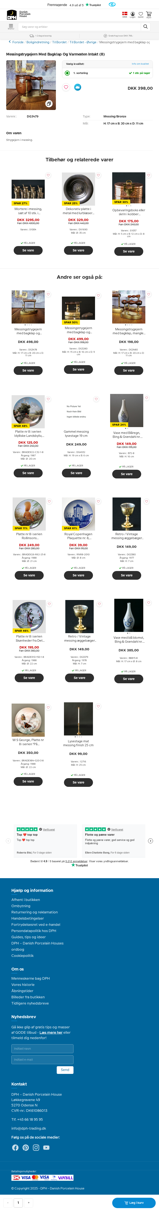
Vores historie (23, 984)
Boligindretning (37, 42)
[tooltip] (28, 211)
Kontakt (19, 1084)
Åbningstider (22, 991)
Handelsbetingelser (27, 918)
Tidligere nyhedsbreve (30, 1003)
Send (65, 1070)
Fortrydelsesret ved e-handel (35, 924)
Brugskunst (10, 41)
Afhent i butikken (25, 900)
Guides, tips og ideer (28, 937)
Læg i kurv (136, 1202)
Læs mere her (51, 1032)
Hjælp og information (32, 891)
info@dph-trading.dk (28, 1128)
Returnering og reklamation (34, 912)
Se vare (28, 250)
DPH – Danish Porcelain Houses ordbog (37, 946)
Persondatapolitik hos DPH (33, 931)
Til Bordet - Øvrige (83, 42)
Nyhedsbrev (23, 1017)
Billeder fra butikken (28, 997)
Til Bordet (59, 42)
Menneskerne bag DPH (30, 978)
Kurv (149, 18)
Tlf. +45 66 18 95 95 (27, 1119)
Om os (17, 969)
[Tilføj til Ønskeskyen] (78, 87)
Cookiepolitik (22, 955)
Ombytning (20, 906)
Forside (18, 42)
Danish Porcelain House (23, 14)
